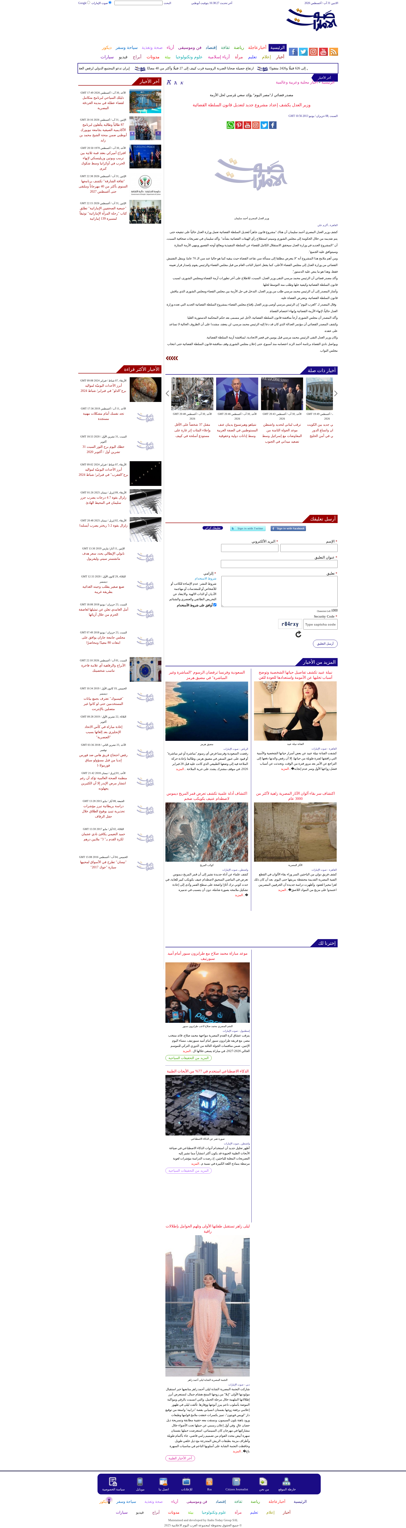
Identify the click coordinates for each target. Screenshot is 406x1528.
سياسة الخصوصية (113, 1489)
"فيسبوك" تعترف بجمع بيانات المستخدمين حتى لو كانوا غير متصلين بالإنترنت (103, 704)
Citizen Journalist (237, 1489)
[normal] (175, 82)
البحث (167, 3)
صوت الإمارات (99, 3)
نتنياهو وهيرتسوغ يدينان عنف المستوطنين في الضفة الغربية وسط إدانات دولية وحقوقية (237, 430)
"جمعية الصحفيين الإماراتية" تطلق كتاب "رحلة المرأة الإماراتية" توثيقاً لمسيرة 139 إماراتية (103, 213)
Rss (209, 1489)
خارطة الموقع (287, 1489)
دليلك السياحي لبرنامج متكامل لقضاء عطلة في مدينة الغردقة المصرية (103, 103)
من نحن (264, 1489)
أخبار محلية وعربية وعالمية (297, 82)
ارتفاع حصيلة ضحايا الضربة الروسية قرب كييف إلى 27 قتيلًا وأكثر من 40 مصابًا (221, 68)
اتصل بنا (164, 1489)
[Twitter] (248, 530)
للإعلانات (186, 1489)
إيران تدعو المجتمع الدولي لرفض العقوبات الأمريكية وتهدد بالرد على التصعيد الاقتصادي (92, 68)
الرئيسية (327, 82)
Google (82, 3)
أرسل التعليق (325, 643)
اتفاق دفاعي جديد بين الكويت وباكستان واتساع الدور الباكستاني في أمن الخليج (327, 430)
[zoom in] (169, 82)
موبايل (140, 1489)
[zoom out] (181, 82)
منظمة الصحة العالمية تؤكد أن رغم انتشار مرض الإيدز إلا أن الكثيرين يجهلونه (103, 783)
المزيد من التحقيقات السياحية (188, 1058)
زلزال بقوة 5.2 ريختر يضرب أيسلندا (103, 525)
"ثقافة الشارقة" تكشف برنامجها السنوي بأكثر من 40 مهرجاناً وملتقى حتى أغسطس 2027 (103, 186)
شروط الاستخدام (205, 578)
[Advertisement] (182, 20)
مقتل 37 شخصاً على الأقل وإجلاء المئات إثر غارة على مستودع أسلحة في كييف (192, 430)
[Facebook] (288, 530)
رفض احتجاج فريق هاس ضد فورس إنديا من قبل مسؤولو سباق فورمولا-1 (103, 760)
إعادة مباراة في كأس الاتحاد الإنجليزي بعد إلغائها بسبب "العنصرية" (103, 732)
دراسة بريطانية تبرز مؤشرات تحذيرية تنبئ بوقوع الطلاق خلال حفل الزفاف (103, 811)
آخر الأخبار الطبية (180, 1458)
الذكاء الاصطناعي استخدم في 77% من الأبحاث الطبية (208, 1071)
